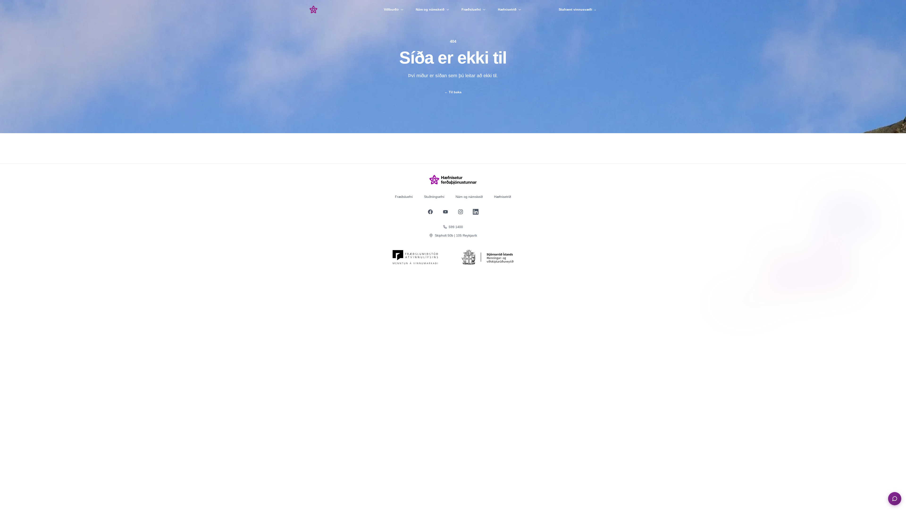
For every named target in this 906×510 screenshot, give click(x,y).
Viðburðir (391, 9)
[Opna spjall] (894, 498)
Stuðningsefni (434, 197)
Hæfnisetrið (507, 9)
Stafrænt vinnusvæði (577, 9)
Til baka (453, 92)
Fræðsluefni (471, 9)
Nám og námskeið (430, 9)
